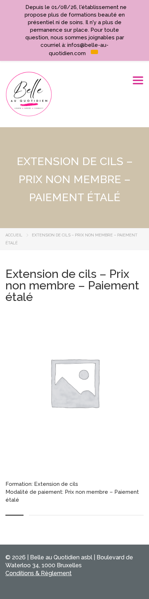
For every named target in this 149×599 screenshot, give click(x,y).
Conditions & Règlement (38, 573)
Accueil (13, 235)
